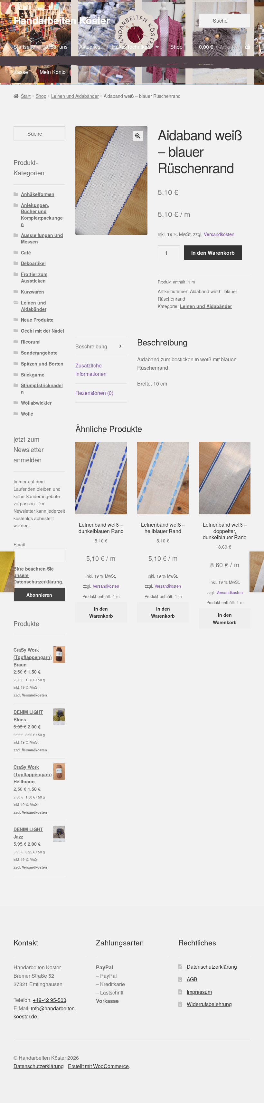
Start (26, 96)
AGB (192, 979)
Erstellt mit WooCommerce (98, 1066)
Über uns (57, 46)
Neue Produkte (37, 319)
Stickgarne (32, 374)
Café (26, 252)
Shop (176, 46)
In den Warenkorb (213, 252)
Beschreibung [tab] (91, 346)
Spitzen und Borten (42, 363)
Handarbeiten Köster (61, 20)
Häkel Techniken (131, 46)
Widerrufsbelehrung (209, 1004)
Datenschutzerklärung (212, 966)
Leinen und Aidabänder (75, 96)
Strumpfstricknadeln (42, 388)
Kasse (21, 72)
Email (19, 544)
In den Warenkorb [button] (101, 612)
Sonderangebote (39, 352)
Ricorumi (31, 341)
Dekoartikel (33, 263)
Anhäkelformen (37, 194)
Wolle (27, 413)
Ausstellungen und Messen (42, 238)
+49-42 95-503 (49, 1000)
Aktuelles (89, 46)
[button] (138, 136)
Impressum (199, 991)
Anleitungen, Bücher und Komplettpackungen (42, 214)
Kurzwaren (32, 291)
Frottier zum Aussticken (34, 277)
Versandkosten (219, 234)
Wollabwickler (36, 402)
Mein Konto (53, 72)
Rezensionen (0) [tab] (94, 393)
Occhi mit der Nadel (42, 330)
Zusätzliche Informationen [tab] (91, 369)
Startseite (24, 46)
